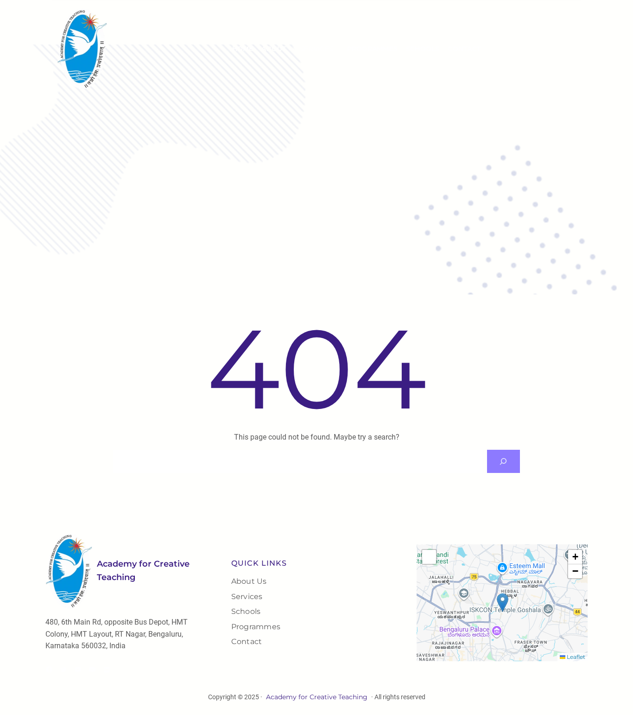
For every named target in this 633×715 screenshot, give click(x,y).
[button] (502, 602)
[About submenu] (289, 49)
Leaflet (575, 656)
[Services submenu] (337, 49)
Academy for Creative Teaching (316, 697)
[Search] (503, 461)
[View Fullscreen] (429, 557)
